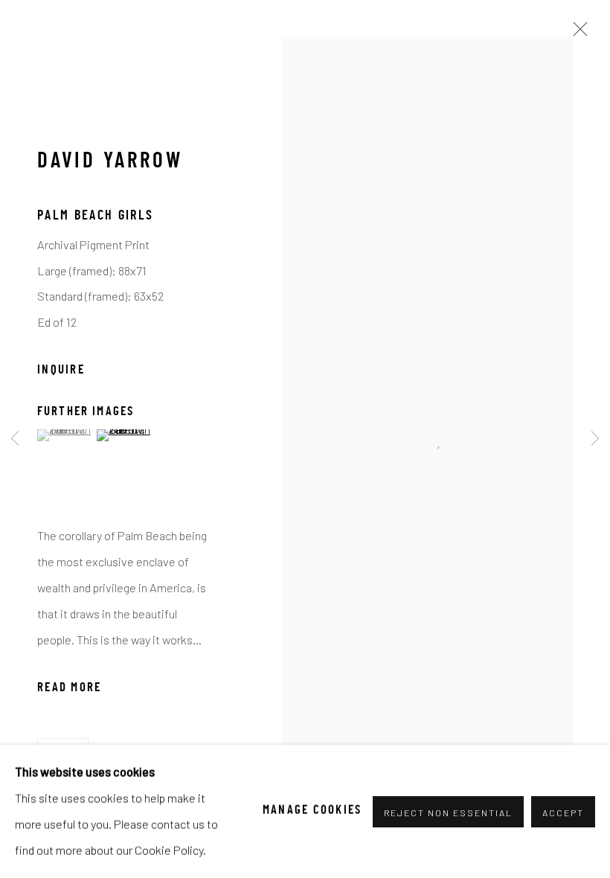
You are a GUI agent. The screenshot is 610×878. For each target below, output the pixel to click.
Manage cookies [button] (312, 811)
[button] (65, 435)
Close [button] (576, 33)
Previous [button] (15, 439)
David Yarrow (109, 162)
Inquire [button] (61, 370)
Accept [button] (563, 812)
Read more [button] (69, 688)
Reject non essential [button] (448, 812)
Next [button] (595, 439)
